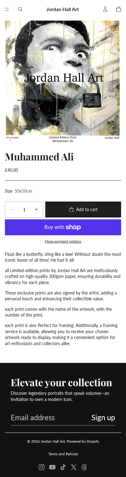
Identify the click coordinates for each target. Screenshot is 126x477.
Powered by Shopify (83, 441)
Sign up (103, 417)
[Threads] (84, 467)
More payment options (63, 241)
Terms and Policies (63, 454)
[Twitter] (73, 467)
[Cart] (118, 9)
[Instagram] (41, 467)
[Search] (20, 9)
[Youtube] (52, 467)
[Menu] (7, 9)
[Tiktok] (63, 467)
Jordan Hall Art (53, 441)
